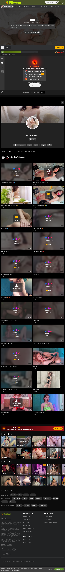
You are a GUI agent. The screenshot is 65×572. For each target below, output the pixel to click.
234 (36, 414)
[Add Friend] (43, 145)
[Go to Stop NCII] (6, 554)
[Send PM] (49, 145)
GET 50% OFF (58, 428)
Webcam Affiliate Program (50, 522)
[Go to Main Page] (13, 2)
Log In (60, 2)
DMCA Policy (26, 522)
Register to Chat (35, 85)
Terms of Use (26, 519)
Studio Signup (47, 519)
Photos (27, 6)
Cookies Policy (27, 525)
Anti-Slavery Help (27, 531)
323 (36, 368)
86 (3, 207)
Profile (3, 151)
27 (3, 299)
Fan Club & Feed (30, 151)
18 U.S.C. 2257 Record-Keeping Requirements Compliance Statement (18, 561)
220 (36, 184)
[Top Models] (24, 2)
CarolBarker (5, 491)
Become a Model (48, 516)
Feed (33, 6)
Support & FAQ (27, 539)
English (5, 518)
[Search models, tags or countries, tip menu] (62, 6)
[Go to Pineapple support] (14, 549)
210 (36, 391)
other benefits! (38, 82)
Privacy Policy (26, 516)
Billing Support (27, 542)
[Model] (62, 102)
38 (3, 414)
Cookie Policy (16, 570)
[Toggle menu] (2, 2)
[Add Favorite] (2, 47)
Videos (18, 6)
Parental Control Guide (28, 528)
